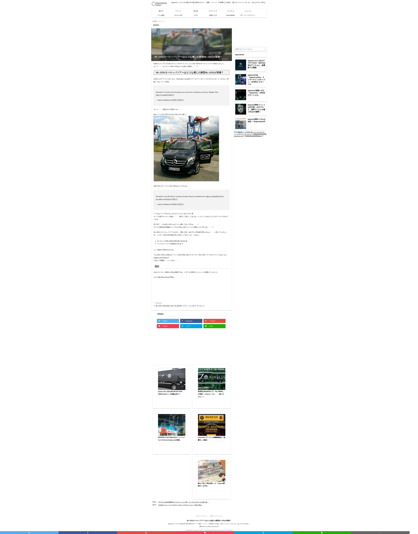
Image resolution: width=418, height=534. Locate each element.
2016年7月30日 (176, 100)
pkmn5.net (205, 526)
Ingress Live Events (160, 257)
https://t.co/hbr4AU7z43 (214, 196)
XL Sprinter (178, 306)
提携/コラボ (213, 15)
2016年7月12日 (176, 204)
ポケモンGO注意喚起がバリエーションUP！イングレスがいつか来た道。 (183, 502)
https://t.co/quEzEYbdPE (164, 95)
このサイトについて (201, 516)
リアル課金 (160, 15)
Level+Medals (230, 15)
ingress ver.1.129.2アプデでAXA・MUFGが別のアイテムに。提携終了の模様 (256, 64)
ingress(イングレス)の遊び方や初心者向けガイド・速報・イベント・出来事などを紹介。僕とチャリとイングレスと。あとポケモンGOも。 (209, 524)
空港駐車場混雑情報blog (253, 136)
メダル (196, 15)
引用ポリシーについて (216, 516)
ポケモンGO (178, 15)
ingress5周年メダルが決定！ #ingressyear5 (256, 120)
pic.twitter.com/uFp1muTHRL (166, 199)
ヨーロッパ (200, 306)
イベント (178, 11)
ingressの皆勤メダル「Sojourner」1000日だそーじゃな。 (256, 93)
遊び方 (161, 11)
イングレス (230, 11)
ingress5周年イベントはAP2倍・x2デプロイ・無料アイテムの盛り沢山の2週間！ (256, 108)
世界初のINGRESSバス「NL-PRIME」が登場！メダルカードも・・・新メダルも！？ (211, 394)
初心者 (196, 11)
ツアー (185, 306)
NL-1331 (159, 306)
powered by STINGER (226, 530)
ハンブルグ (192, 306)
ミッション (247, 11)
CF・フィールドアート (248, 15)
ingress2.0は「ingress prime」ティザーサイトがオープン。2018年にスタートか (256, 79)
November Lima (168, 306)
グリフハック (213, 11)
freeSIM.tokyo (213, 526)
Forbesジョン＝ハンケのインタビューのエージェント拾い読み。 (180, 505)
